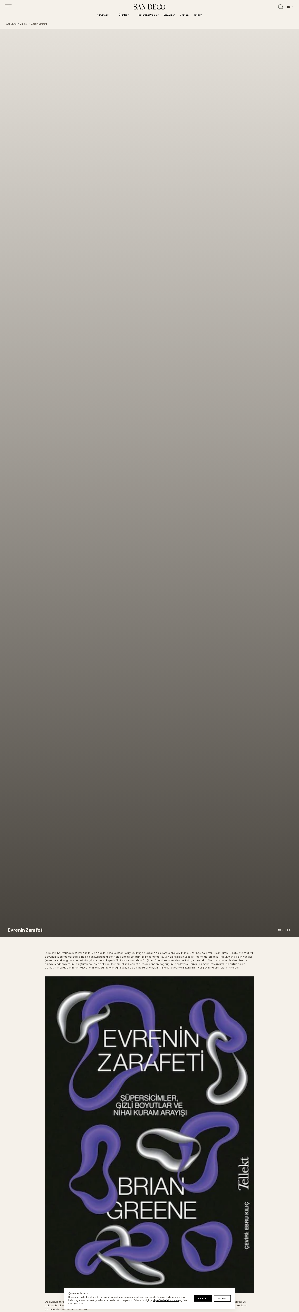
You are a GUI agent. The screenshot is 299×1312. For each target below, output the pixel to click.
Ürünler (123, 14)
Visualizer (169, 14)
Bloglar (23, 23)
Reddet (222, 1298)
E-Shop (184, 14)
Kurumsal (102, 14)
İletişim (198, 14)
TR (288, 7)
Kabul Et (203, 1298)
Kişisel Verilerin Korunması (166, 1300)
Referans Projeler (148, 14)
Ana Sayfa (11, 23)
